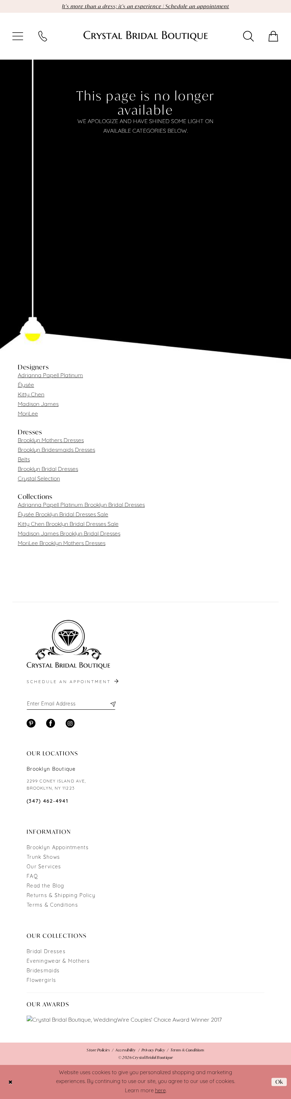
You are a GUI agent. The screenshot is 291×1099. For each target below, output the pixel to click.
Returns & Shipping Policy (61, 896)
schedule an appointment (70, 682)
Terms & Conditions (52, 905)
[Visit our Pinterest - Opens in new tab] (31, 723)
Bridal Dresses (46, 952)
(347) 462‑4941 (47, 801)
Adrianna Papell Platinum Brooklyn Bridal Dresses (81, 505)
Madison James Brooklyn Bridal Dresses (69, 534)
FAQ (32, 876)
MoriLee (28, 414)
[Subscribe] (113, 704)
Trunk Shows (43, 857)
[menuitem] (17, 36)
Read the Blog (46, 886)
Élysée (26, 385)
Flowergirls (41, 980)
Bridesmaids (43, 971)
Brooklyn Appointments (58, 848)
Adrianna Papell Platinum (50, 376)
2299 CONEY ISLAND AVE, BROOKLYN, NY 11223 (56, 785)
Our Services (44, 867)
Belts (24, 460)
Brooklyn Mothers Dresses (51, 441)
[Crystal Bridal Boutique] (145, 36)
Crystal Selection (39, 479)
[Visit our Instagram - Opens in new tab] (70, 723)
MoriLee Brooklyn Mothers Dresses (61, 543)
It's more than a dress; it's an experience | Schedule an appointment (145, 6)
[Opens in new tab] (124, 1020)
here (160, 1091)
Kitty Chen (31, 395)
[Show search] (248, 36)
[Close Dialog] (10, 1082)
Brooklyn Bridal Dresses (48, 469)
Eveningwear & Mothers (58, 961)
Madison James (38, 404)
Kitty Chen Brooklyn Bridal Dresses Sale (68, 524)
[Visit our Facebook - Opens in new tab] (50, 723)
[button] (17, 36)
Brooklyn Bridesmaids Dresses (56, 450)
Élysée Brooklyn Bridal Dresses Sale (63, 515)
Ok (279, 1081)
